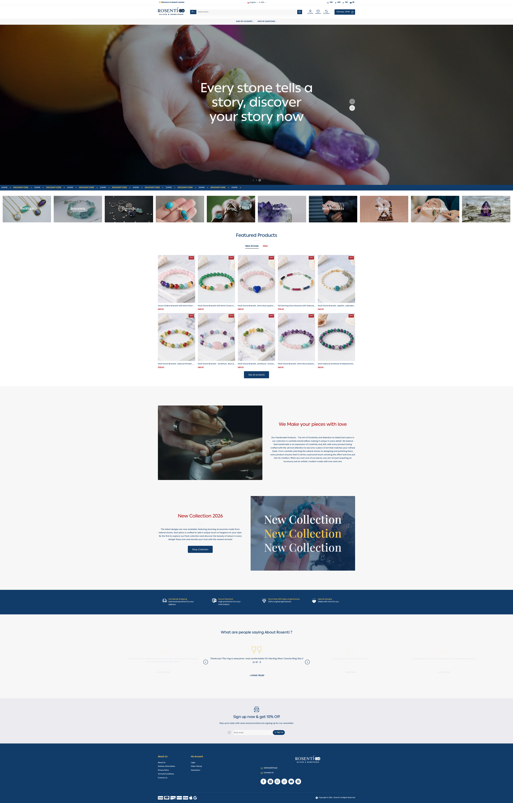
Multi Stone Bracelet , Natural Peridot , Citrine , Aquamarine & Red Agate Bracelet (176, 364)
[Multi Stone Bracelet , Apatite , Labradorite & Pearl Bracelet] (336, 279)
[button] (352, 102)
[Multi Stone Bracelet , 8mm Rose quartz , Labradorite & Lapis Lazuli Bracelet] (256, 279)
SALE (265, 246)
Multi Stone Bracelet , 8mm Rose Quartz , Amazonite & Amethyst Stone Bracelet (296, 364)
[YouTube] (291, 781)
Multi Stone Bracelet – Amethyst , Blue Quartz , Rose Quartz (216, 364)
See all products (256, 374)
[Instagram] (270, 781)
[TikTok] (284, 781)
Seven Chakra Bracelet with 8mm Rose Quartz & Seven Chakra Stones (176, 306)
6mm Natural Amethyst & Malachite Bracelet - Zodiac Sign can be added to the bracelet (336, 364)
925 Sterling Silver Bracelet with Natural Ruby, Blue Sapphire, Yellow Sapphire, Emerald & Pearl (296, 306)
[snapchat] (298, 781)
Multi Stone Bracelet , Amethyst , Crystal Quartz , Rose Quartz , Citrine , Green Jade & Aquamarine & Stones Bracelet (256, 364)
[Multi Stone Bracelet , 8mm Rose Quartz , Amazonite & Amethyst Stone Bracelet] (296, 337)
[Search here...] (299, 12)
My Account (197, 756)
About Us (163, 756)
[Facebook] (263, 781)
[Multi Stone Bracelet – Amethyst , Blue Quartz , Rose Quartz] (216, 337)
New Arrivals (252, 246)
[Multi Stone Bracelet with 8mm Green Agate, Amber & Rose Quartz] (216, 279)
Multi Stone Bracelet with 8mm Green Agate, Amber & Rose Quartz (216, 306)
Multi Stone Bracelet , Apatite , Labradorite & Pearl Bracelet (336, 306)
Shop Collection (200, 549)
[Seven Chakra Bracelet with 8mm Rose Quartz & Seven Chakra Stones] (176, 279)
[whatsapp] (277, 781)
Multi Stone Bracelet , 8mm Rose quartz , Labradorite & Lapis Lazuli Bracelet (256, 306)
